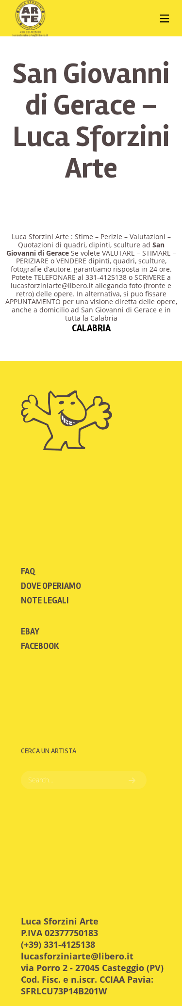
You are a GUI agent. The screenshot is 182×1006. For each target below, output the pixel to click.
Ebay (30, 631)
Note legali (45, 600)
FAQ (28, 571)
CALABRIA (91, 328)
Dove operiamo (51, 586)
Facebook (40, 646)
